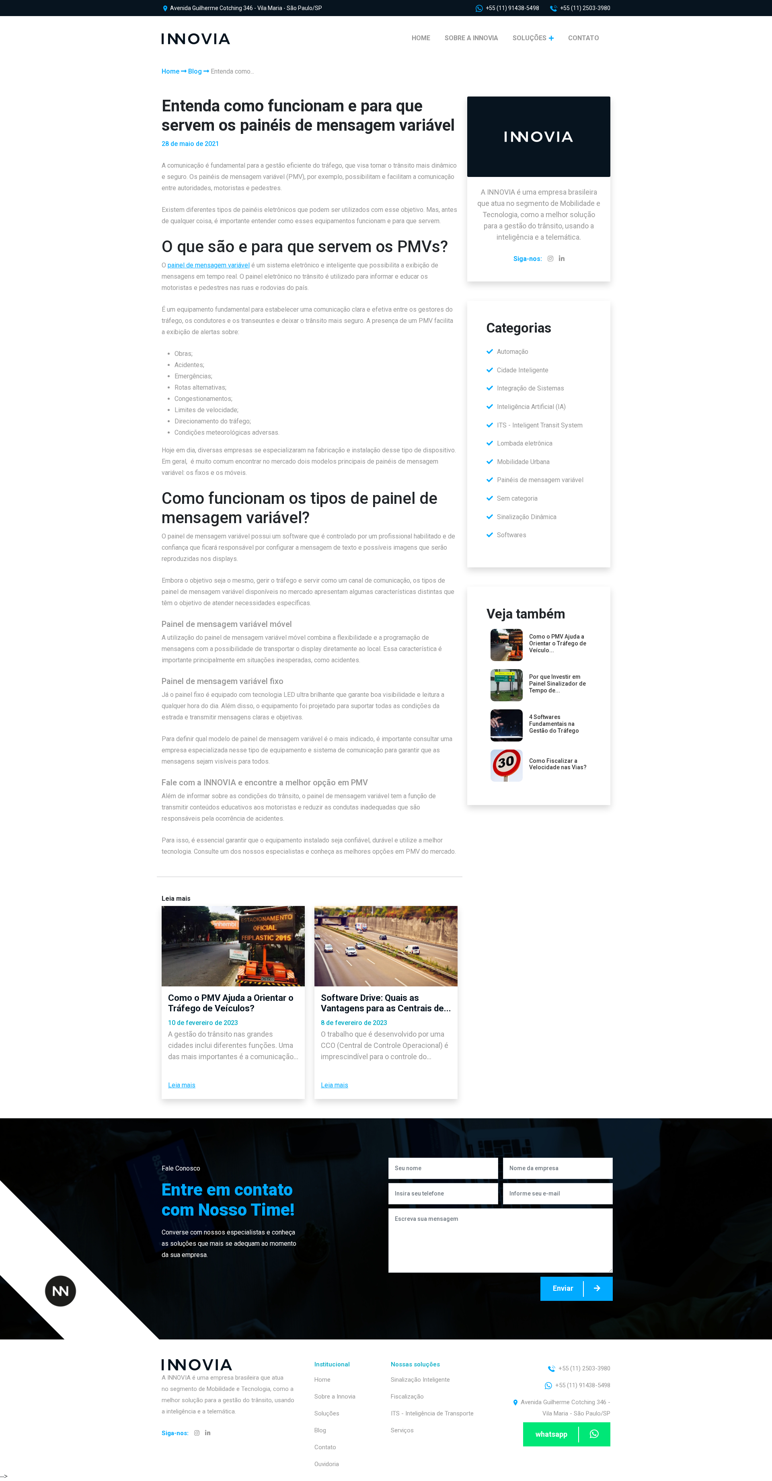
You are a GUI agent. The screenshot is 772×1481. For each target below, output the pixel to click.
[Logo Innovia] (196, 38)
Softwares (511, 535)
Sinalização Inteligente (420, 1379)
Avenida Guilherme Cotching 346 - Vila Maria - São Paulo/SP (245, 8)
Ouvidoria (326, 1464)
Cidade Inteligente (522, 370)
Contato (583, 38)
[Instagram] (550, 259)
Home (421, 38)
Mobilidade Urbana (523, 462)
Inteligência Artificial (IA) (531, 407)
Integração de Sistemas (530, 388)
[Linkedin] (562, 259)
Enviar (564, 1288)
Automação (512, 351)
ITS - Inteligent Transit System (540, 425)
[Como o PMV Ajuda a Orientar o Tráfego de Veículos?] (233, 946)
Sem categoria (517, 498)
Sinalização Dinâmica (526, 517)
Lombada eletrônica (524, 443)
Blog (195, 71)
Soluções (530, 38)
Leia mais (181, 1085)
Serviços (402, 1430)
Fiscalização (407, 1396)
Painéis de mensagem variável (540, 480)
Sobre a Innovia (471, 38)
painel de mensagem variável (209, 265)
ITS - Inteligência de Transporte (432, 1413)
